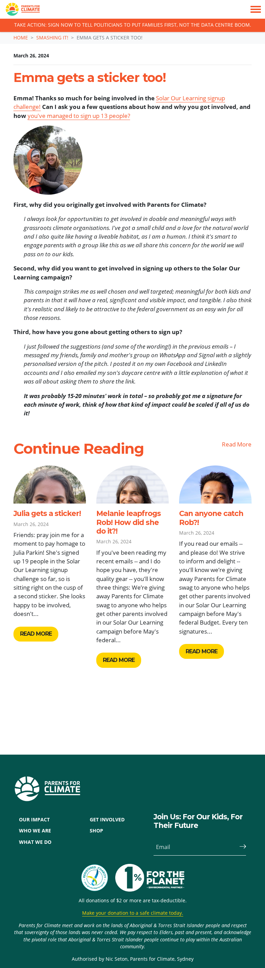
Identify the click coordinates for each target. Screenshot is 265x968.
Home (20, 37)
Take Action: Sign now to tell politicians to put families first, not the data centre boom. (132, 25)
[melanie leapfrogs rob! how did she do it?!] (132, 484)
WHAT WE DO (35, 842)
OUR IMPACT (34, 820)
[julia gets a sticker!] (49, 484)
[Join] (240, 847)
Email (163, 847)
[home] (20, 9)
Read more (36, 633)
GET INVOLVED (107, 820)
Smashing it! (52, 37)
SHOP (96, 831)
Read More (237, 444)
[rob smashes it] (215, 484)
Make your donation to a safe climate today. (132, 913)
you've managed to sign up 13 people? (79, 116)
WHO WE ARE (35, 831)
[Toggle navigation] (255, 9)
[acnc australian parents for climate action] (98, 878)
